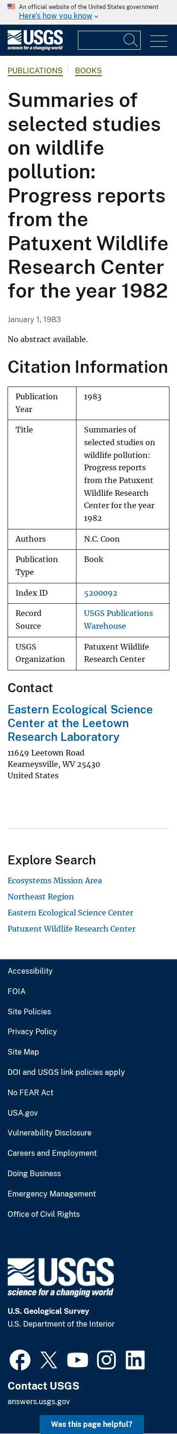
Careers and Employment (52, 1153)
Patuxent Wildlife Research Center (71, 928)
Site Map (23, 1052)
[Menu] (158, 41)
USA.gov (23, 1113)
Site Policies (29, 1012)
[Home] (35, 48)
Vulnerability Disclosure (50, 1133)
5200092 (101, 593)
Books (88, 70)
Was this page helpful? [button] (92, 1424)
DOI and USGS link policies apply (66, 1072)
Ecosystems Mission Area (55, 880)
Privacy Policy (32, 1032)
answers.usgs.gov (39, 1401)
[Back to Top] (142, 1399)
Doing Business (34, 1174)
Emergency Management (52, 1194)
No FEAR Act (30, 1093)
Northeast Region (41, 896)
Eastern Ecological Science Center (70, 912)
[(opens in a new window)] (20, 1358)
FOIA (16, 991)
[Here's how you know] (88, 12)
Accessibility (30, 971)
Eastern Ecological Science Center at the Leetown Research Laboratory (80, 723)
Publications (35, 70)
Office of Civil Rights (44, 1214)
